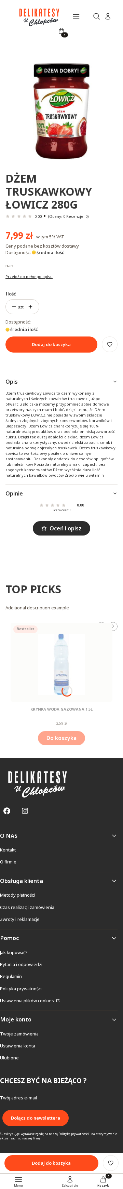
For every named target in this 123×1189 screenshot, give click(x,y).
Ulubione (9, 1058)
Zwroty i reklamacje (20, 919)
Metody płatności (17, 895)
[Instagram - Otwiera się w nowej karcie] (25, 811)
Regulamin (11, 976)
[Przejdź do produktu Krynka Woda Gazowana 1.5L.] (61, 662)
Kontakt (8, 850)
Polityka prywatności (21, 989)
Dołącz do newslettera (35, 1118)
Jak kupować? (14, 952)
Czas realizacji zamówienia (27, 907)
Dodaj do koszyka (51, 344)
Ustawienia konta (17, 1046)
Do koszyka (61, 738)
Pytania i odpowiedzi (21, 964)
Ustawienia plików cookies (27, 1001)
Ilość (10, 294)
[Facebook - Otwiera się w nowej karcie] (7, 811)
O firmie (8, 862)
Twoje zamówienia (19, 1034)
